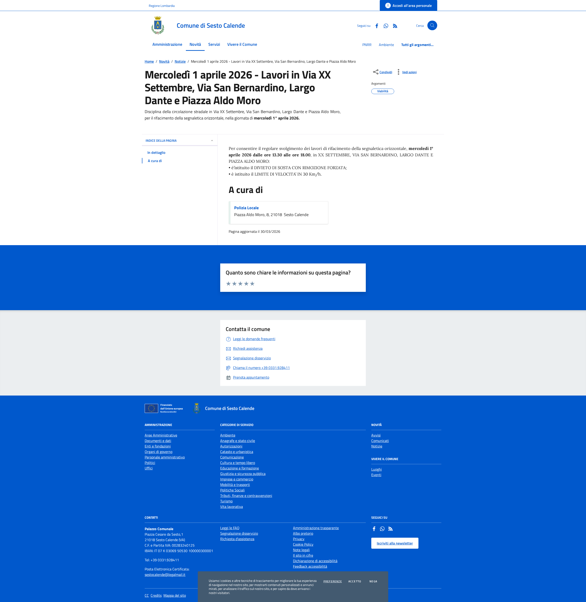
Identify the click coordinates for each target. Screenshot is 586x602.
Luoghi (376, 469)
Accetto (354, 581)
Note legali (301, 550)
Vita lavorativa (231, 506)
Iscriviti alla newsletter (395, 543)
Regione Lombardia (162, 5)
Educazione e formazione (239, 468)
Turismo (226, 501)
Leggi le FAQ (229, 528)
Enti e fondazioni (158, 446)
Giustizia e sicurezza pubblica (243, 473)
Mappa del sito (174, 595)
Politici (150, 462)
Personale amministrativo (165, 457)
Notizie (180, 61)
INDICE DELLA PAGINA (161, 140)
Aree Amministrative (161, 435)
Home (149, 61)
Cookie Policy (303, 544)
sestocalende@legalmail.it (165, 574)
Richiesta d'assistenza (237, 539)
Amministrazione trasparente (316, 528)
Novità (164, 61)
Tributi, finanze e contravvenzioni (246, 495)
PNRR (367, 44)
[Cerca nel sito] (432, 25)
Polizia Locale (246, 208)
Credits (156, 595)
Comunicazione (232, 457)
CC (147, 595)
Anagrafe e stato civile (237, 440)
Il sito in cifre (303, 555)
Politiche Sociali (232, 490)
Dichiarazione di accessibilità (315, 561)
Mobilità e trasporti (235, 484)
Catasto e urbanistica (236, 451)
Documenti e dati (158, 440)
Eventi (376, 474)
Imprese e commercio (236, 479)
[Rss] (390, 529)
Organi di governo (158, 451)
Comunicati (380, 440)
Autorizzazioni (231, 446)
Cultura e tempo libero (237, 462)
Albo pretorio (303, 533)
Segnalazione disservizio (239, 533)
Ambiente (386, 44)
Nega (373, 581)
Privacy (298, 539)
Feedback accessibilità (310, 566)
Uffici (149, 468)
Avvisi (376, 435)
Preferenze (332, 581)
